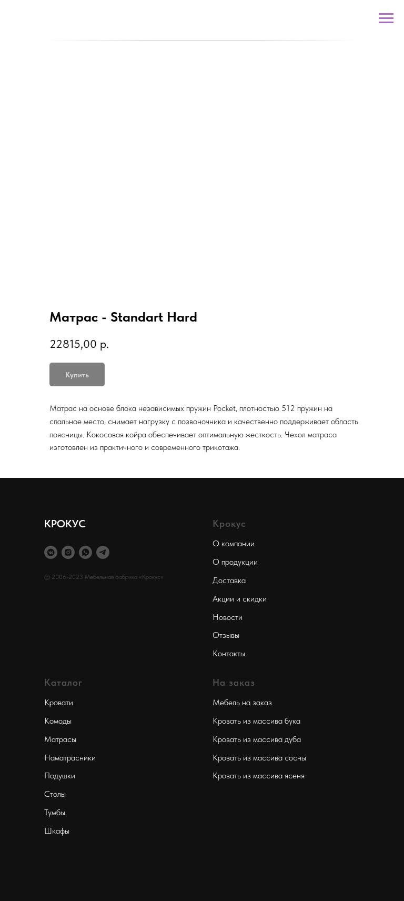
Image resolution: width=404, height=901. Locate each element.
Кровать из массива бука (256, 721)
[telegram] (102, 552)
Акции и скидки (240, 599)
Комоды (58, 721)
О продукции (235, 562)
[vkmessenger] (50, 552)
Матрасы (60, 739)
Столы (55, 794)
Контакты (229, 653)
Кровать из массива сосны (259, 758)
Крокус (229, 523)
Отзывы (226, 635)
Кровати (58, 702)
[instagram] (68, 552)
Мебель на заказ (242, 702)
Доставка (229, 580)
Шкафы (56, 831)
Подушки (59, 775)
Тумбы (54, 812)
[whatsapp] (85, 552)
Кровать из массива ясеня (259, 775)
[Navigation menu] (386, 18)
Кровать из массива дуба (257, 739)
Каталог (63, 682)
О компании (234, 543)
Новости (228, 617)
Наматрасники (70, 758)
